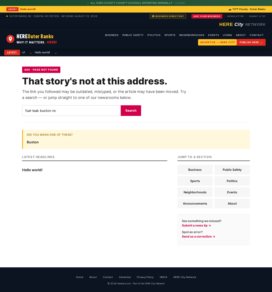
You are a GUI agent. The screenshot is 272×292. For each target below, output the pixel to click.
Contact (108, 277)
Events (232, 192)
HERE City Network (184, 277)
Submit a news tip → (196, 225)
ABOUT (241, 35)
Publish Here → (251, 42)
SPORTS (170, 35)
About (232, 203)
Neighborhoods (195, 192)
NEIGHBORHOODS (191, 35)
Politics (232, 181)
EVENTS (213, 35)
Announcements (195, 203)
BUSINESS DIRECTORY (170, 16)
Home (79, 277)
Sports (195, 181)
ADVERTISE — (217, 42)
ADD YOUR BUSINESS (207, 16)
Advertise (125, 277)
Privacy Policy (145, 277)
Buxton (33, 142)
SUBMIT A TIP (257, 16)
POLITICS (154, 35)
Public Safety (232, 169)
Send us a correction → (198, 236)
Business (195, 169)
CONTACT (257, 35)
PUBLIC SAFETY (133, 35)
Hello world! (28, 9)
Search (130, 110)
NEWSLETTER (235, 16)
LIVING (227, 35)
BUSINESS (112, 35)
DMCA (163, 277)
